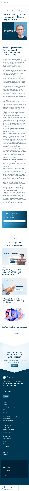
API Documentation (7, 438)
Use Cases (6, 413)
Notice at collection (7, 489)
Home (8, 11)
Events (4, 443)
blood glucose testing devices (14, 92)
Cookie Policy (6, 470)
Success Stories (6, 427)
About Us (6, 447)
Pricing (4, 409)
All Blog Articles (15, 333)
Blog (20, 11)
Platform (5, 402)
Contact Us (6, 452)
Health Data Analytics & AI (8, 406)
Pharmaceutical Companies (8, 421)
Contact (4, 456)
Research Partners (6, 430)
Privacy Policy (6, 467)
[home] (4, 2)
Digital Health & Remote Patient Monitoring (11, 416)
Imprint (4, 464)
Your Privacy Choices (10, 487)
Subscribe (6, 396)
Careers (4, 448)
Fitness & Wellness (7, 418)
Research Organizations (8, 420)
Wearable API (5, 404)
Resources (15, 11)
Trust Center (7, 425)
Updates (4, 441)
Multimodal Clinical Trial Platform (9, 407)
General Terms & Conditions (10, 473)
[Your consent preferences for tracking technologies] (2, 488)
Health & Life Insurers (7, 415)
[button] (26, 2)
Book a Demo (14, 365)
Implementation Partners (8, 432)
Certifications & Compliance (8, 429)
